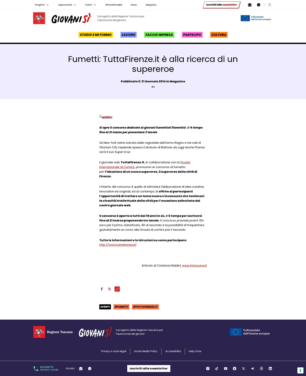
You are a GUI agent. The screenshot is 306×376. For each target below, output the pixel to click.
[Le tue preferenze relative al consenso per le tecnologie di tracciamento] (300, 370)
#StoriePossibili (113, 4)
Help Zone (195, 351)
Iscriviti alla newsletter (149, 368)
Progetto (40, 4)
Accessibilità (173, 351)
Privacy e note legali (113, 351)
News (134, 4)
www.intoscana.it (194, 266)
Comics (129, 167)
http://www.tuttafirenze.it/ (118, 245)
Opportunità (65, 4)
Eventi (88, 4)
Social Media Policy (145, 351)
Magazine (151, 4)
